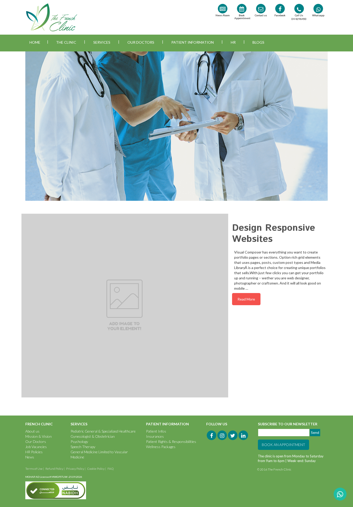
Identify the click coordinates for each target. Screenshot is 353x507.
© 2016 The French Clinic (274, 469)
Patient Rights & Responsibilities (171, 441)
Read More (246, 299)
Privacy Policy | (76, 469)
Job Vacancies (36, 446)
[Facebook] (211, 435)
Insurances (155, 436)
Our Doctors (140, 42)
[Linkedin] (243, 435)
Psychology (79, 441)
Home (34, 42)
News (29, 457)
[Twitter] (232, 435)
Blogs (258, 42)
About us (32, 431)
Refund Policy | (55, 469)
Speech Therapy (83, 446)
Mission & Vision (38, 436)
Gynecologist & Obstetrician (93, 436)
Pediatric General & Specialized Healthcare (103, 431)
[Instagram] (222, 435)
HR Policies (34, 452)
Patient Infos (156, 431)
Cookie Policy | (96, 469)
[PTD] (312, 469)
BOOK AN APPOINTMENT (283, 444)
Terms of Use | (34, 469)
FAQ (111, 469)
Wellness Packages (160, 446)
